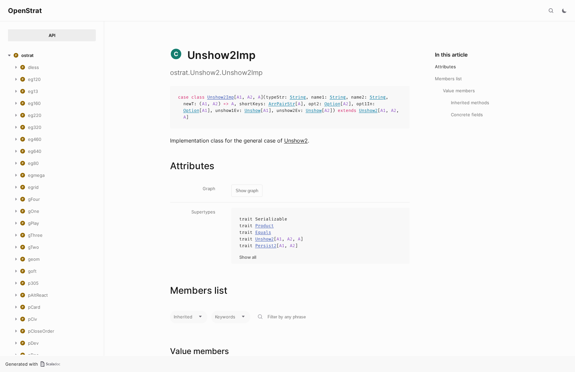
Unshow (253, 110)
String (298, 97)
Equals (263, 232)
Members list (448, 78)
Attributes (445, 66)
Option (332, 104)
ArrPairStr (282, 104)
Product (264, 225)
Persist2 (266, 245)
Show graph (247, 190)
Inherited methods (470, 102)
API (52, 35)
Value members (459, 90)
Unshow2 (368, 110)
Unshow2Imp (220, 97)
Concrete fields (467, 114)
